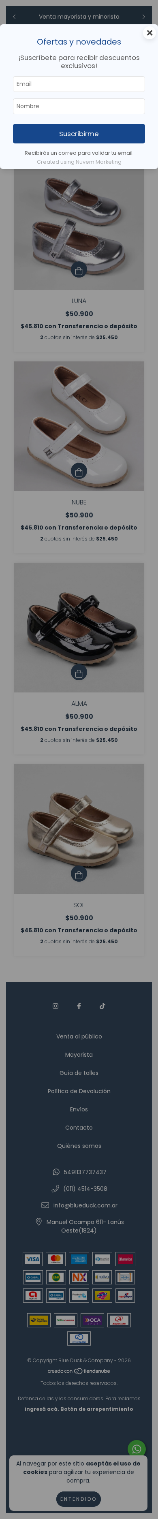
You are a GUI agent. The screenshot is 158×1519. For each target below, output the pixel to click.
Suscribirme (79, 134)
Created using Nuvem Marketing (79, 161)
